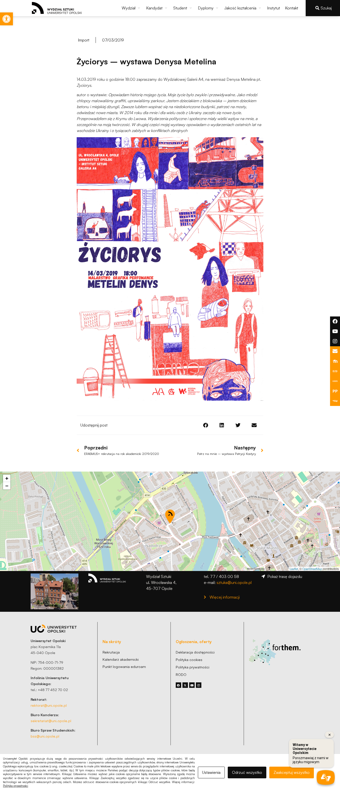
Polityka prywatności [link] (15, 786)
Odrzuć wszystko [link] (247, 772)
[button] (131, 8)
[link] (6, 18)
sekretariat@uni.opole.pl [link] (51, 720)
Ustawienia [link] (211, 772)
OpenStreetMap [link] (312, 569)
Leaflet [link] (294, 569)
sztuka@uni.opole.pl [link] (234, 582)
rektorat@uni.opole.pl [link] (49, 705)
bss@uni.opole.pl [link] (45, 736)
